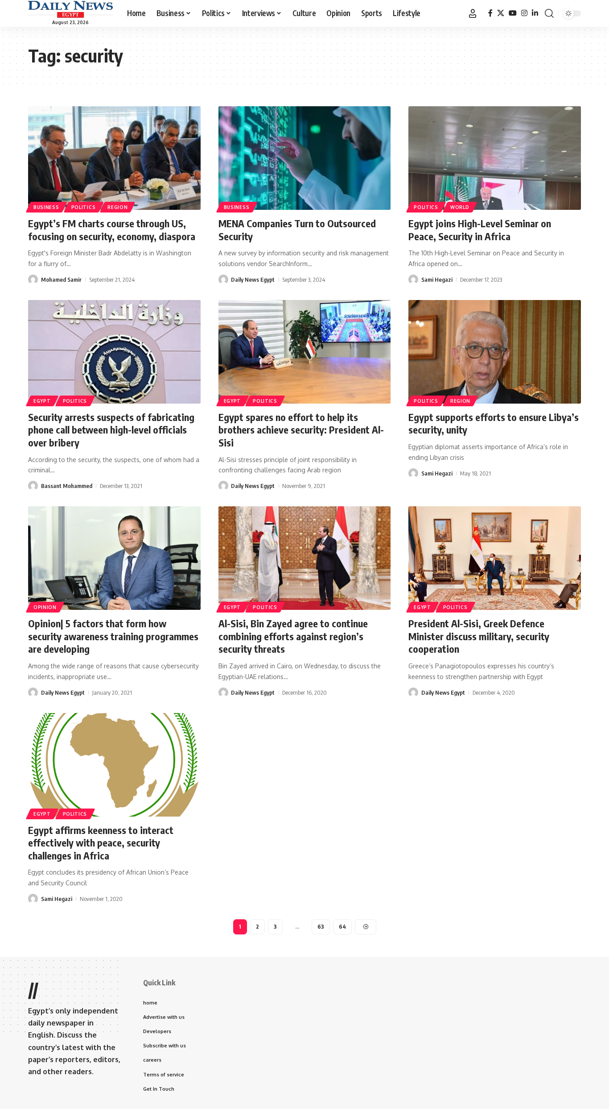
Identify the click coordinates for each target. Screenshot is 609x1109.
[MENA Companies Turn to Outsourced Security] (304, 158)
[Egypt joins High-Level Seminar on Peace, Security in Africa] (494, 158)
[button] (472, 13)
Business (46, 207)
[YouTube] (512, 13)
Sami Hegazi (437, 279)
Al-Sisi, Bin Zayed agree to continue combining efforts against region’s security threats (293, 636)
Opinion (45, 607)
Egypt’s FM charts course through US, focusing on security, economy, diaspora (111, 229)
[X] (500, 13)
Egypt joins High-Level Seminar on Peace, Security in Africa (479, 229)
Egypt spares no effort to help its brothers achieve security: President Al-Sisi (301, 430)
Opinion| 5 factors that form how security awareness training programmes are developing (113, 636)
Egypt (42, 401)
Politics (83, 207)
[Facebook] (490, 13)
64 (342, 926)
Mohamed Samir (61, 279)
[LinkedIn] (535, 13)
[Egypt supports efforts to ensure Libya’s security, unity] (494, 352)
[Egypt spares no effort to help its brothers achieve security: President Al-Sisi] (304, 352)
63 (320, 926)
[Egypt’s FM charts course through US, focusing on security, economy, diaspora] (114, 158)
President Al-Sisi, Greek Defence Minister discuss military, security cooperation (478, 636)
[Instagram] (524, 13)
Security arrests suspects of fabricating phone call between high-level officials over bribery (111, 430)
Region (117, 207)
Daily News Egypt (253, 279)
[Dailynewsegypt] (70, 9)
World (459, 207)
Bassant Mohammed (66, 485)
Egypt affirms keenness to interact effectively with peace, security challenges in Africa (100, 843)
